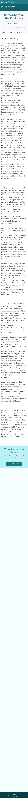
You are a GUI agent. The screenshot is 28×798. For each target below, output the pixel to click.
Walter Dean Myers (14, 23)
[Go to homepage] (8, 2)
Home (3, 6)
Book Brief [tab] (22, 32)
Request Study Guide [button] (14, 464)
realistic (17, 55)
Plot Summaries (10, 6)
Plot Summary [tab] (9, 32)
